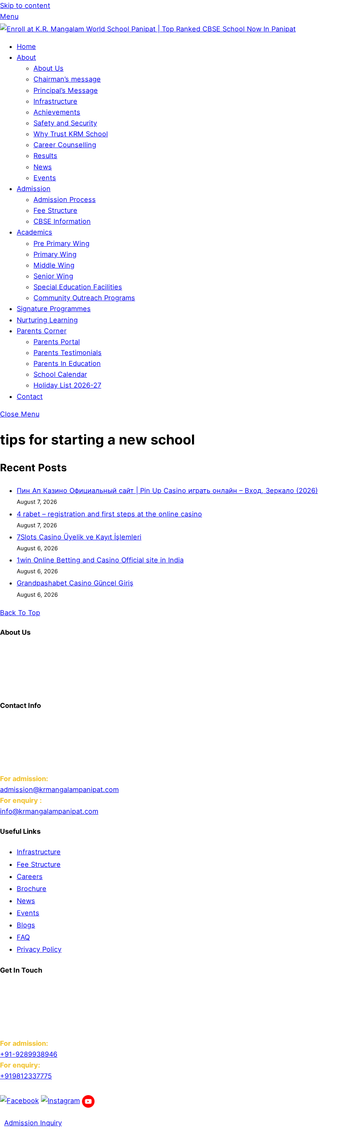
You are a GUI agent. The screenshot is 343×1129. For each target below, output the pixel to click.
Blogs (26, 925)
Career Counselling (64, 144)
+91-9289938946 (28, 1054)
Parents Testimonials (67, 352)
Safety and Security (65, 123)
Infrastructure (55, 101)
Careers (30, 876)
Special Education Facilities (77, 287)
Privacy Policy (39, 949)
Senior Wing (53, 276)
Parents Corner (42, 331)
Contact (30, 396)
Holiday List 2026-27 (67, 385)
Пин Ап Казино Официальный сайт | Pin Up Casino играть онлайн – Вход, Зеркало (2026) (167, 490)
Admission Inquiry (33, 1123)
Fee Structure (55, 210)
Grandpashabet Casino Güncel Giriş (75, 583)
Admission (34, 188)
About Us (48, 68)
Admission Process (64, 199)
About (26, 57)
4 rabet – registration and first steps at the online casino (109, 514)
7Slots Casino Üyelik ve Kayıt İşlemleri (79, 537)
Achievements (56, 112)
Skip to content (25, 5)
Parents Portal (56, 341)
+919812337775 (26, 1076)
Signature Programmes (54, 308)
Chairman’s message (67, 79)
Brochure (31, 888)
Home (26, 46)
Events (44, 178)
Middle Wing (53, 265)
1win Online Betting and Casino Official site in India (100, 560)
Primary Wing (55, 254)
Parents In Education (67, 363)
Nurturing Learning (47, 320)
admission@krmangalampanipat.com (59, 789)
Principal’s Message (65, 90)
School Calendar (60, 374)
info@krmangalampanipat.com (49, 811)
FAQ (23, 937)
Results (45, 155)
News (42, 167)
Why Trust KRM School (70, 134)
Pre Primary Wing (61, 243)
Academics (34, 232)
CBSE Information (62, 221)
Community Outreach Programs (84, 298)
